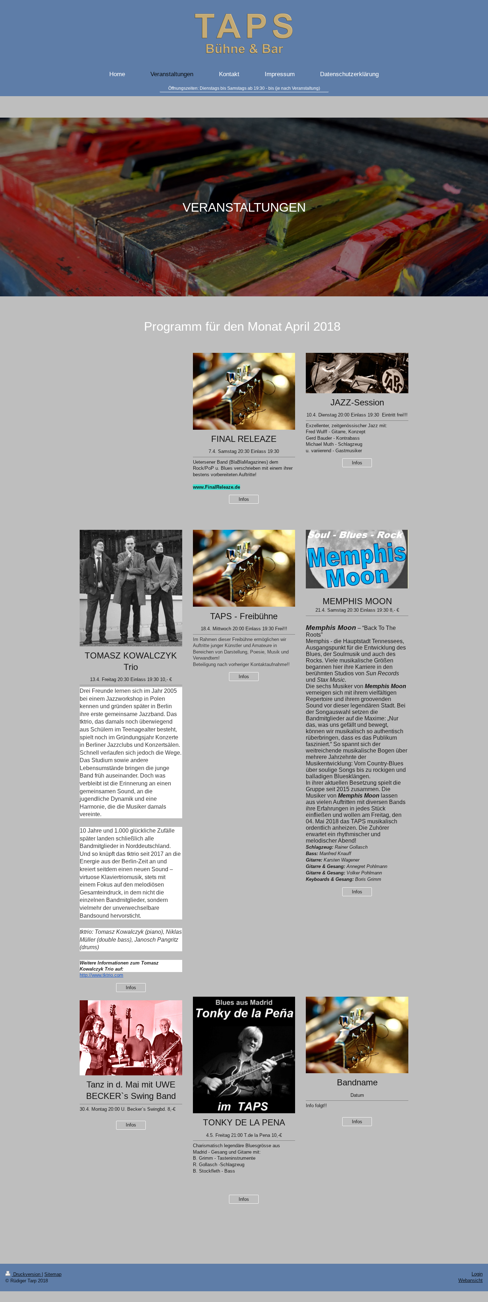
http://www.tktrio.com (101, 975)
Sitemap (52, 1274)
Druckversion (27, 1274)
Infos (244, 499)
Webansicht (470, 1280)
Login (477, 1274)
